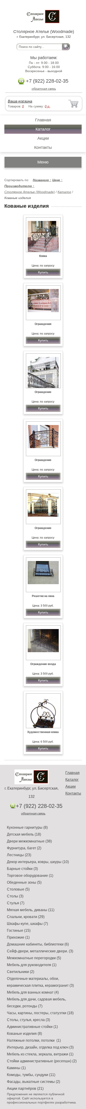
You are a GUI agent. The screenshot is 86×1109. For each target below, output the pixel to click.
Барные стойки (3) (22, 869)
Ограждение (43, 392)
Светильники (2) (20, 972)
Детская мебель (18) (24, 834)
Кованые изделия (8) (24, 1033)
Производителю (19, 186)
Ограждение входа (43, 664)
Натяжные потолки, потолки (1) (34, 1040)
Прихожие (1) (18, 937)
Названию (42, 180)
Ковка (43, 256)
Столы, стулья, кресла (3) (28, 1020)
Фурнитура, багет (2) (24, 848)
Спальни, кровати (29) (25, 917)
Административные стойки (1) (32, 1027)
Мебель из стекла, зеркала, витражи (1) (40, 1054)
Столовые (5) (18, 889)
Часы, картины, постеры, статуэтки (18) (40, 1013)
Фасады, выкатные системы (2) (33, 1082)
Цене (57, 180)
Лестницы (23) (19, 855)
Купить (43, 272)
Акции (43, 138)
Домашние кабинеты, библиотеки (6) (38, 944)
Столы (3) (15, 896)
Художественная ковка (43, 732)
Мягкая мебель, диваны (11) (30, 910)
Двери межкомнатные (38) (29, 841)
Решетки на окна (43, 596)
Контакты (43, 147)
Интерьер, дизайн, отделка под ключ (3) (40, 1047)
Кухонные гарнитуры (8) (27, 827)
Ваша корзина (20, 101)
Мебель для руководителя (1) (31, 965)
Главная (43, 120)
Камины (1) (16, 1068)
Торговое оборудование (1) (30, 875)
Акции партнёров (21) (25, 1088)
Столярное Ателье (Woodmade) (29, 192)
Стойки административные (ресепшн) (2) (42, 1061)
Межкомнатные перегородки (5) (34, 958)
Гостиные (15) (19, 930)
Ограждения (43, 324)
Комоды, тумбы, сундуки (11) (31, 1075)
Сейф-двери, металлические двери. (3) (40, 951)
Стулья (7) (15, 903)
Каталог (43, 129)
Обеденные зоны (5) (24, 882)
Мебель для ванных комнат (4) (33, 992)
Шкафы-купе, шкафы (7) (27, 924)
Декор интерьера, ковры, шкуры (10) (38, 862)
